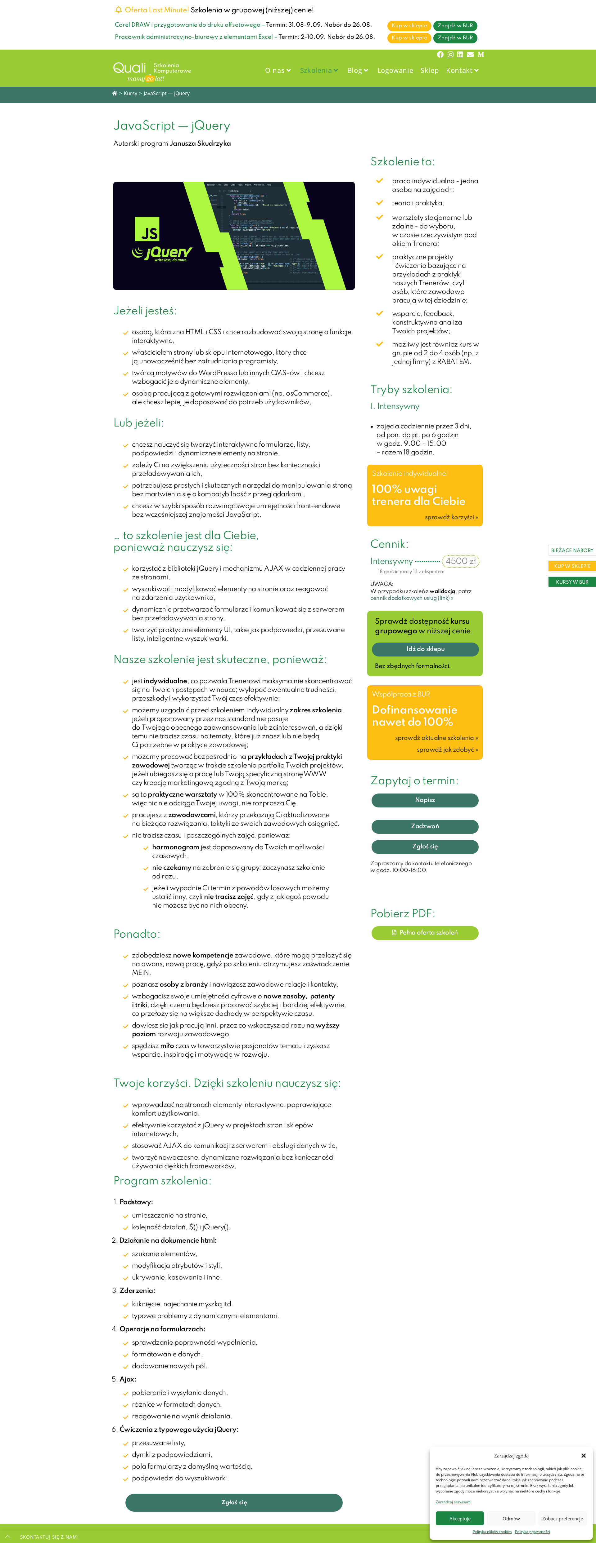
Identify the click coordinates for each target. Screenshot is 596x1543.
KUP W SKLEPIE (572, 566)
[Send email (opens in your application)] (470, 54)
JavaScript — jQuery (167, 93)
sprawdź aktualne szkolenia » (436, 738)
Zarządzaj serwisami (454, 1502)
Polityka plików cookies (492, 1531)
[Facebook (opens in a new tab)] (440, 54)
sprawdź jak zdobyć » (447, 750)
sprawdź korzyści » (451, 518)
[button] (583, 1455)
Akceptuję (460, 1518)
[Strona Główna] (114, 93)
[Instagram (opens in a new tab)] (450, 54)
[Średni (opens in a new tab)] (480, 54)
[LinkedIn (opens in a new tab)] (460, 54)
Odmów (511, 1518)
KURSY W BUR (572, 582)
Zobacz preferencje (562, 1518)
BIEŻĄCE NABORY (572, 550)
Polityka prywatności (532, 1531)
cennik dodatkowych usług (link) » (411, 598)
